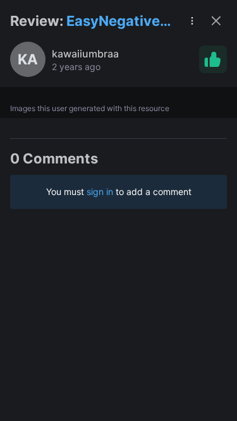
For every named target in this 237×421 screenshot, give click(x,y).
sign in (100, 191)
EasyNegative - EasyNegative (117, 22)
